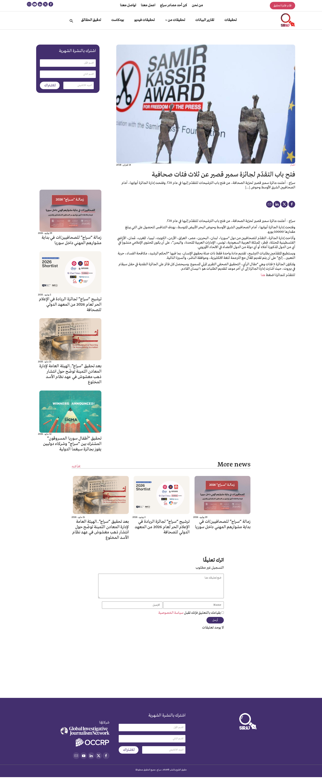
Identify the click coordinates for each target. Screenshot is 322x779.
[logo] (288, 20)
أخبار (292, 165)
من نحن (197, 5)
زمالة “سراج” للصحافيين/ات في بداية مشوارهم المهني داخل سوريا (71, 240)
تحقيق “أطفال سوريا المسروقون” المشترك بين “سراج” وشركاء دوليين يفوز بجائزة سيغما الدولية (72, 444)
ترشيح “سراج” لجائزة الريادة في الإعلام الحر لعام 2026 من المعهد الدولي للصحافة (70, 305)
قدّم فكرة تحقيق (282, 5)
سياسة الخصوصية (171, 613)
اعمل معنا (148, 5)
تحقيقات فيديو (144, 20)
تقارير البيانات (204, 20)
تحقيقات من (176, 20)
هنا (263, 275)
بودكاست (117, 20)
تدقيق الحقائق (91, 20)
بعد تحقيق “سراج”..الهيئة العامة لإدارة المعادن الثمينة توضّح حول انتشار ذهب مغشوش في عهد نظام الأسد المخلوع (70, 374)
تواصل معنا (128, 5)
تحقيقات (231, 20)
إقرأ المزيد (76, 466)
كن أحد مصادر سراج (173, 5)
